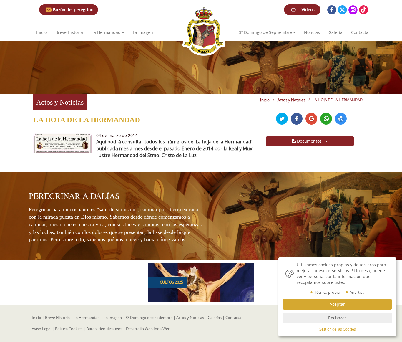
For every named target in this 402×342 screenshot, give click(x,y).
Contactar (360, 32)
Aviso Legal (41, 328)
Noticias (312, 32)
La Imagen (143, 32)
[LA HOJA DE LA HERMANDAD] (62, 142)
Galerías (215, 317)
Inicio (41, 32)
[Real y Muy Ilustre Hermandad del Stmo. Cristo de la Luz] (203, 30)
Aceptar (337, 304)
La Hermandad (87, 317)
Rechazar (337, 317)
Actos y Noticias (291, 100)
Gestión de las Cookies (337, 329)
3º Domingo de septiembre (149, 317)
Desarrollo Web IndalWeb (148, 328)
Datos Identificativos (104, 328)
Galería (335, 32)
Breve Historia (69, 32)
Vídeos (308, 9)
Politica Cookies (68, 328)
